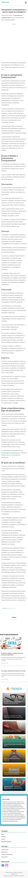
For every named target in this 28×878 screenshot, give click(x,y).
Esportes (3, 836)
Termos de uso (4, 849)
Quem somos (4, 852)
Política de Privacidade (6, 854)
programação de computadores (10, 453)
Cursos (3, 839)
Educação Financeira (6, 841)
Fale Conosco (4, 857)
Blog (2, 834)
